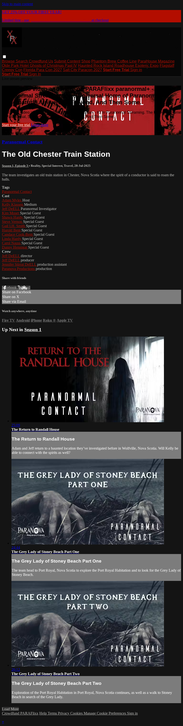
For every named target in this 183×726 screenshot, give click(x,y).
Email (25, 287)
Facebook (10, 287)
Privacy (64, 713)
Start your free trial (16, 125)
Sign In (35, 74)
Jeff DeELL (11, 209)
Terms (53, 713)
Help (43, 713)
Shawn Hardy (13, 217)
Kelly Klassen (13, 204)
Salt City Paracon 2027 (82, 70)
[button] (4, 56)
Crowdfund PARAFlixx (20, 713)
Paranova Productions (19, 269)
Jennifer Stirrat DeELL (19, 264)
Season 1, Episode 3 (15, 165)
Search (22, 61)
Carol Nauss (11, 243)
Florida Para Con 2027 (42, 70)
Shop (85, 61)
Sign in (136, 70)
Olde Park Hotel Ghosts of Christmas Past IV (39, 66)
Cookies (77, 713)
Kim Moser (11, 213)
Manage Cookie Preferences (105, 713)
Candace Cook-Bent (18, 234)
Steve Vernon (12, 222)
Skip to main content (17, 4)
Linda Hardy (12, 239)
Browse (9, 61)
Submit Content (67, 61)
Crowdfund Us (41, 61)
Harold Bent (11, 230)
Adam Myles (12, 200)
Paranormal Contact (22, 141)
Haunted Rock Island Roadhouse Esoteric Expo (118, 66)
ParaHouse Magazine (156, 61)
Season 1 (32, 329)
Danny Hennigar (15, 247)
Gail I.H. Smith (14, 226)
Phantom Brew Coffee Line (114, 61)
